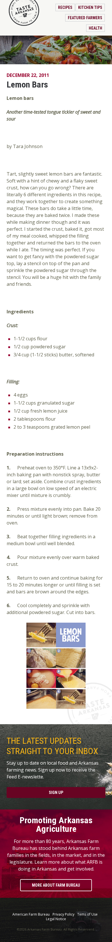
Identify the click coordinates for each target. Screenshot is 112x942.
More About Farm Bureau (56, 885)
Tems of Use (87, 914)
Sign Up (56, 792)
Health (95, 28)
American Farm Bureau (31, 914)
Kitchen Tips (90, 7)
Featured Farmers (85, 17)
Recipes (65, 7)
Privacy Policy (63, 914)
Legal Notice (56, 919)
